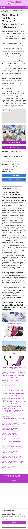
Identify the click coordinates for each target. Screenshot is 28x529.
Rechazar (14, 526)
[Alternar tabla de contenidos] (19, 188)
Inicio (2, 10)
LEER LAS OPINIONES (14, 180)
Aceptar (14, 522)
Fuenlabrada (6, 10)
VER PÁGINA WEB (14, 175)
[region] (14, 519)
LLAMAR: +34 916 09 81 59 (14, 147)
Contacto (14, 480)
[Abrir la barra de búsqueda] (26, 7)
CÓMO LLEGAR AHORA (14, 142)
